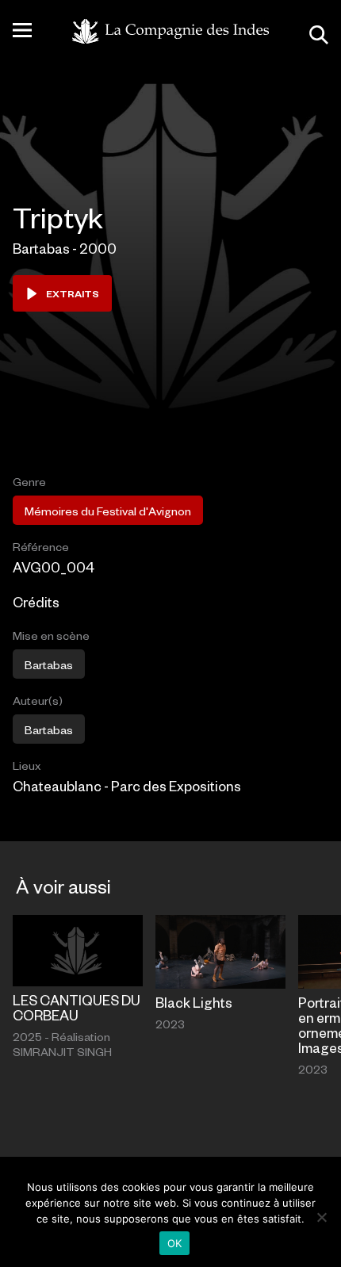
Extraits (72, 293)
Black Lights (193, 1002)
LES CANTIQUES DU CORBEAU (76, 1007)
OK (174, 1243)
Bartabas (49, 664)
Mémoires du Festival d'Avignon (108, 510)
